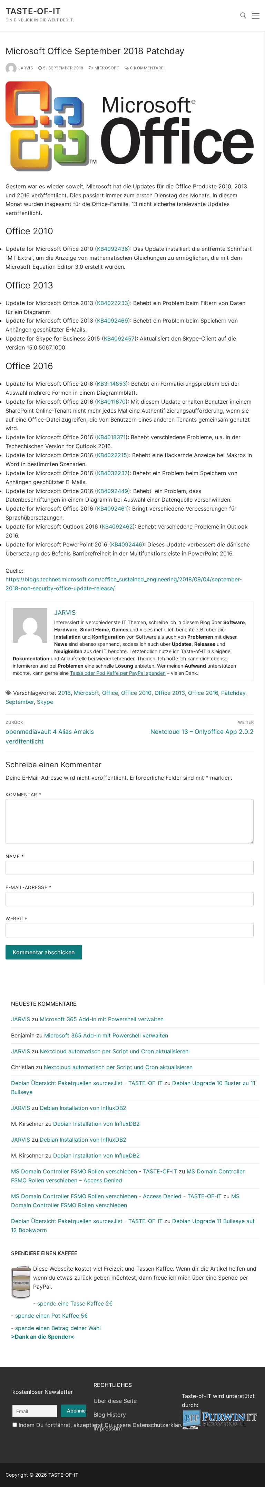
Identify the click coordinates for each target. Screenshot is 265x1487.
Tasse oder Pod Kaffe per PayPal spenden (118, 673)
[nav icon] (255, 15)
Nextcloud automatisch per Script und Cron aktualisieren (114, 1051)
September (20, 701)
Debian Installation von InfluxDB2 (83, 1107)
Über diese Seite (115, 1400)
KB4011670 (111, 401)
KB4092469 (112, 320)
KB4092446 (126, 544)
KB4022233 (112, 302)
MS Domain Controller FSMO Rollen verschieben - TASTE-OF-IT (94, 1171)
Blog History (110, 1414)
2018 (64, 692)
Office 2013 (170, 692)
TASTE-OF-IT (33, 11)
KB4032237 (112, 473)
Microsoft (106, 68)
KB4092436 (112, 248)
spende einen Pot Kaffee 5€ (51, 1315)
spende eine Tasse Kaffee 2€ (75, 1303)
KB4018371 (111, 437)
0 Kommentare (146, 68)
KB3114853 (111, 383)
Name (15, 856)
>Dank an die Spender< (42, 1336)
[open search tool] (243, 15)
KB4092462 (117, 526)
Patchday (233, 692)
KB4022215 (112, 455)
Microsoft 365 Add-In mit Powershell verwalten (102, 1019)
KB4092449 (112, 491)
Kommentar (23, 794)
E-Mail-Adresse (28, 887)
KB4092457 (119, 338)
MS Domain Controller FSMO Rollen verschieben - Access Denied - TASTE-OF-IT (116, 1196)
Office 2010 (136, 692)
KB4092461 (112, 508)
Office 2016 (203, 692)
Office (110, 692)
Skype (45, 701)
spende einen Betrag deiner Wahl (58, 1327)
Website (17, 918)
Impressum (108, 1428)
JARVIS (25, 68)
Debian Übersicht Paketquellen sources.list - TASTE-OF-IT (87, 1083)
